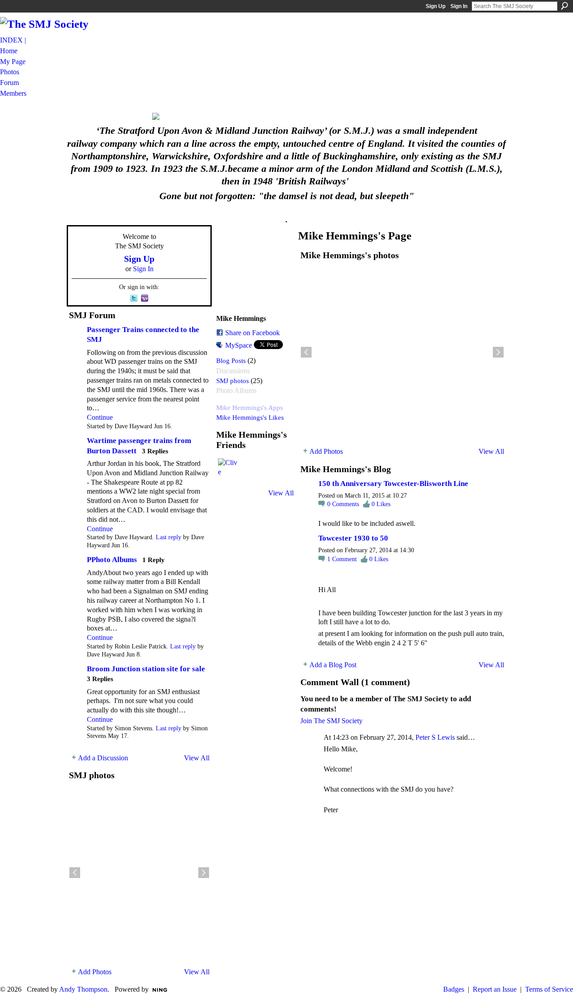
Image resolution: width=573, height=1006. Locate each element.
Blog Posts (231, 360)
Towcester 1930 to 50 (353, 538)
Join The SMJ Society (331, 721)
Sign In (458, 6)
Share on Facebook (252, 333)
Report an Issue (495, 989)
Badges (453, 989)
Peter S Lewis (435, 737)
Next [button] (203, 872)
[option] (139, 872)
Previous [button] (74, 872)
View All (197, 758)
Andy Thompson (83, 989)
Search (564, 6)
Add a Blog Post (332, 665)
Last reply (168, 537)
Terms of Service (549, 989)
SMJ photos (232, 380)
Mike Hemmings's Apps (249, 407)
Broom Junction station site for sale (146, 669)
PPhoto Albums (112, 559)
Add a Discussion (103, 758)
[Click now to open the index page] (286, 116)
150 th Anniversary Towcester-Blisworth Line (393, 483)
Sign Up (435, 6)
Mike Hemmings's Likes (250, 417)
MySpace (238, 345)
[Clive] (228, 469)
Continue (100, 417)
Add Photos (94, 972)
